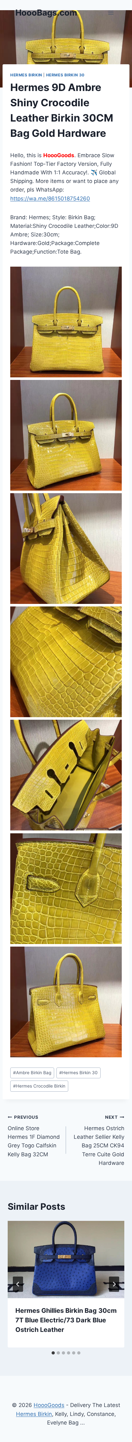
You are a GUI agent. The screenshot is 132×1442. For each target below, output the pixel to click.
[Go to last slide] (18, 1284)
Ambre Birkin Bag (32, 1072)
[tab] (53, 1352)
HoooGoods (49, 1405)
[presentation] (66, 1259)
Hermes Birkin (26, 75)
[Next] (114, 1284)
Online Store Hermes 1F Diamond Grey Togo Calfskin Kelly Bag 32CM (34, 1136)
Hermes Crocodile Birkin (39, 1085)
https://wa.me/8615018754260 (50, 198)
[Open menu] (111, 13)
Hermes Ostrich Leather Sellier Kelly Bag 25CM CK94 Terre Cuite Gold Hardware (99, 1140)
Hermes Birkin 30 (65, 75)
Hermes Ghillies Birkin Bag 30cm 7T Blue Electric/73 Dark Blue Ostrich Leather (66, 1320)
